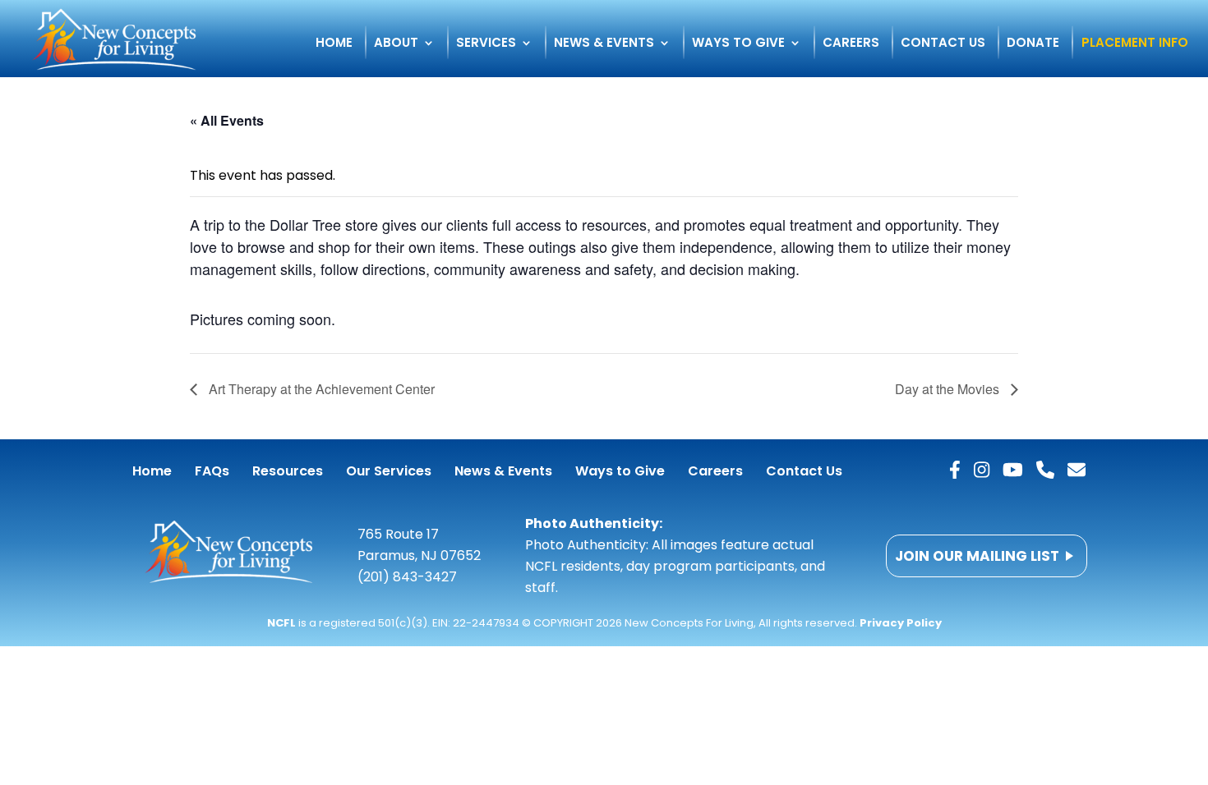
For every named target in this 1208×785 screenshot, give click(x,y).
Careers (851, 44)
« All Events (227, 120)
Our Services (388, 470)
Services (486, 44)
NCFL (281, 623)
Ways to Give (738, 44)
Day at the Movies (949, 388)
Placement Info (1134, 44)
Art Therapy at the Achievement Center (320, 388)
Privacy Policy (901, 623)
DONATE (1033, 44)
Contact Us (943, 44)
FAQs (212, 470)
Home (334, 44)
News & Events (604, 44)
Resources (287, 470)
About (396, 44)
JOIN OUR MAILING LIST (977, 556)
